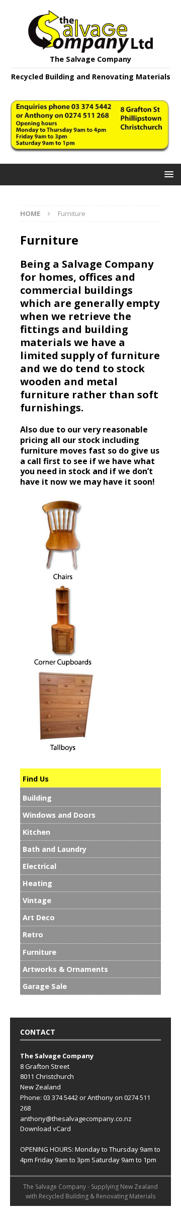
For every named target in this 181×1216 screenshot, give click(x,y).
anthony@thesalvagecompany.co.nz (76, 1118)
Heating (37, 883)
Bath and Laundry (54, 849)
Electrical (39, 866)
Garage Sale (45, 986)
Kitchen (36, 832)
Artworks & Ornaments (65, 969)
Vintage (37, 900)
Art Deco (39, 917)
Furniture (39, 952)
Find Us (36, 779)
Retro (33, 934)
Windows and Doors (59, 815)
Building (37, 798)
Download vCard (45, 1128)
